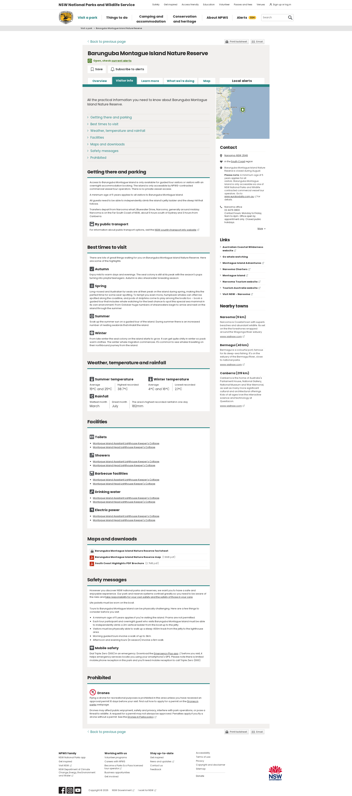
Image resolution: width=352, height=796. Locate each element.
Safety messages (104, 151)
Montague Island (234, 275)
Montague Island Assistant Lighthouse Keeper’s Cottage (126, 443)
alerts (242, 81)
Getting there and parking (111, 117)
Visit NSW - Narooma (236, 294)
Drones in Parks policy (141, 717)
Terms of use (203, 756)
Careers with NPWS (114, 761)
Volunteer (224, 4)
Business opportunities (117, 772)
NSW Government (122, 790)
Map (206, 81)
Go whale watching (235, 256)
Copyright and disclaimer (210, 764)
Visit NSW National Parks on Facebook (62, 790)
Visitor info (124, 80)
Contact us (156, 765)
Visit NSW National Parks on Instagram (70, 790)
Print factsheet (238, 41)
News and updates (160, 761)
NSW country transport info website (175, 230)
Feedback (155, 769)
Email (259, 41)
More (260, 228)
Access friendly (190, 4)
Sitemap (201, 768)
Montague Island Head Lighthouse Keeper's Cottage (124, 447)
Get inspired (170, 4)
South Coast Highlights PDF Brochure (127, 563)
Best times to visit (104, 124)
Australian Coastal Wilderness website (243, 248)
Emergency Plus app (166, 653)
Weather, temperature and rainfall (117, 131)
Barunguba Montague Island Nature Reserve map (135, 557)
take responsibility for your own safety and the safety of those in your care (149, 597)
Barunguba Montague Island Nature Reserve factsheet (131, 551)
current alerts (121, 61)
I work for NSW (145, 790)
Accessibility (203, 752)
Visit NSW (64, 765)
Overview (99, 81)
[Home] (66, 17)
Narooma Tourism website (240, 281)
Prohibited (98, 157)
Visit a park (86, 28)
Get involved (111, 776)
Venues (261, 4)
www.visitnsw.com (231, 336)
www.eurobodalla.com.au (239, 196)
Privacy (200, 760)
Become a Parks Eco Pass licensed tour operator (123, 767)
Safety (156, 4)
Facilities (97, 137)
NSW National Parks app (72, 757)
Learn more (150, 81)
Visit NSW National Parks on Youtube (77, 790)
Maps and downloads (107, 144)
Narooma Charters (235, 269)
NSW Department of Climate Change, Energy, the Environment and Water (77, 772)
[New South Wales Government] (275, 773)
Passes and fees (243, 4)
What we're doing (180, 81)
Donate (200, 775)
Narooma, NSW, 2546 (236, 155)
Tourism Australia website (240, 288)
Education (209, 4)
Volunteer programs (115, 757)
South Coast (238, 161)
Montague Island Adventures (242, 263)
